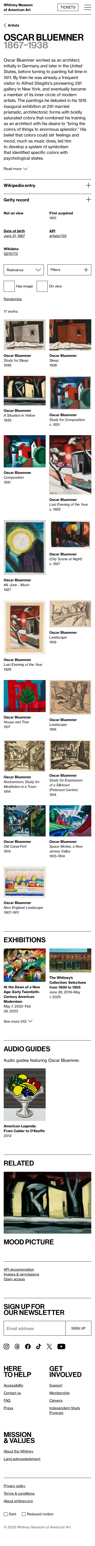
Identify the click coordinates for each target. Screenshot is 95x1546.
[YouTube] (61, 1346)
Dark (12, 1514)
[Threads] (17, 1346)
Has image (24, 286)
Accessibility (13, 1385)
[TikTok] (38, 1346)
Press (8, 1408)
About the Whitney (18, 1451)
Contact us (12, 1393)
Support (55, 1385)
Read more (13, 169)
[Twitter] (49, 1346)
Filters (55, 270)
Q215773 (11, 253)
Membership (59, 1393)
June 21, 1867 (14, 236)
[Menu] (87, 7)
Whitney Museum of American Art (18, 7)
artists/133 (57, 236)
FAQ (7, 1400)
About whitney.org (18, 1501)
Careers (55, 1400)
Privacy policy (14, 1486)
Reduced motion (40, 1514)
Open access (14, 1279)
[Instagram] (6, 1346)
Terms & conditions (19, 1493)
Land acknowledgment (22, 1459)
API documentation (19, 1269)
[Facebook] (27, 1346)
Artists (13, 25)
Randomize (13, 299)
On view (55, 286)
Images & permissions (21, 1274)
